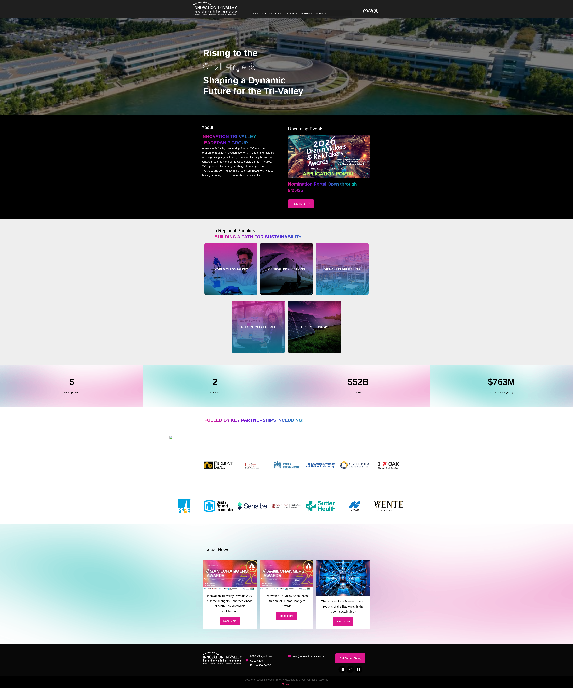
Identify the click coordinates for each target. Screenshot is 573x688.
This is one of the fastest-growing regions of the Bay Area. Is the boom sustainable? (343, 606)
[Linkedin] (365, 11)
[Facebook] (376, 11)
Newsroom (306, 13)
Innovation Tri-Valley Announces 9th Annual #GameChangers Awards (286, 601)
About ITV (258, 13)
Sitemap (286, 684)
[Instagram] (370, 11)
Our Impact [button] (275, 13)
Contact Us (320, 13)
